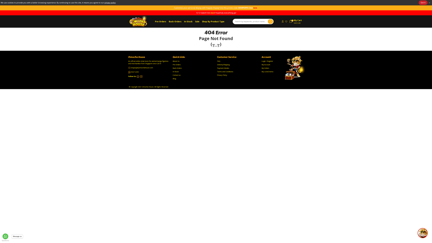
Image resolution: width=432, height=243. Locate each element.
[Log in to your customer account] (282, 21)
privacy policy (110, 2)
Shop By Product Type (213, 21)
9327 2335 (135, 72)
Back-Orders (175, 21)
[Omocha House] (141, 21)
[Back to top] (423, 233)
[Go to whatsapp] (5, 236)
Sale (197, 21)
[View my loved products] (286, 21)
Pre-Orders (160, 21)
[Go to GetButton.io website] (5, 240)
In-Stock (188, 21)
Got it (423, 2)
